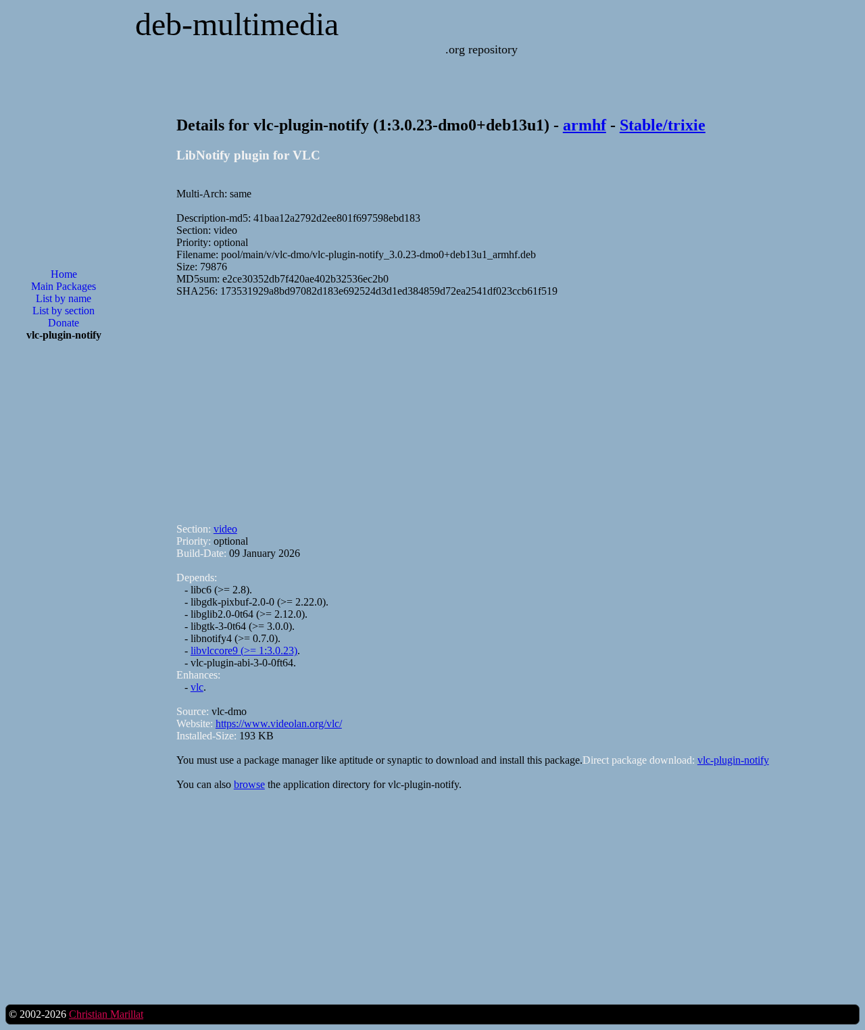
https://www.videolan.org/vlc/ (279, 723)
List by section (63, 310)
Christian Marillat (106, 1014)
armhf (584, 125)
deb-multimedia (237, 24)
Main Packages (63, 286)
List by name (63, 298)
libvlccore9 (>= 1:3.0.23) (244, 650)
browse (249, 784)
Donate (63, 322)
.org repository (481, 49)
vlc (197, 687)
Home (64, 274)
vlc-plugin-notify (733, 760)
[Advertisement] (63, 568)
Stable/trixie (663, 125)
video (225, 529)
